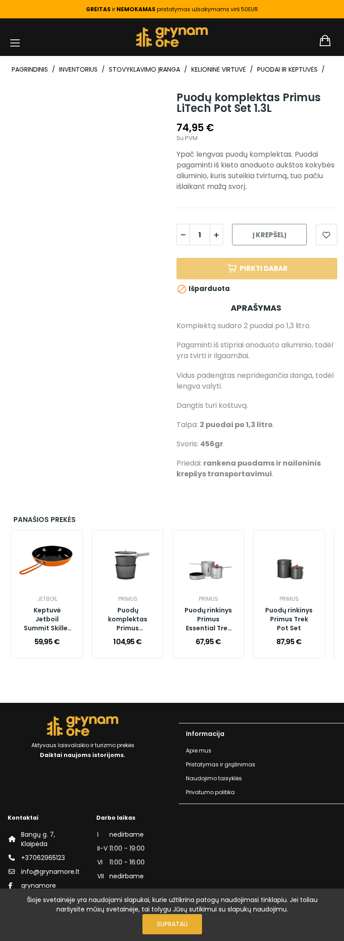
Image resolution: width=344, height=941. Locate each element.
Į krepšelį (269, 235)
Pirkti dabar (264, 268)
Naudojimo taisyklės (214, 778)
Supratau (172, 924)
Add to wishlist (326, 234)
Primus (128, 599)
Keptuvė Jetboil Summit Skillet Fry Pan (47, 619)
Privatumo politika (210, 792)
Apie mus (198, 750)
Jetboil (47, 599)
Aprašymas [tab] (256, 307)
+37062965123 (43, 857)
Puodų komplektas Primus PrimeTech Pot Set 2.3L (128, 619)
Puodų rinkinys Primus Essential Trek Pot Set (208, 619)
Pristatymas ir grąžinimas (220, 764)
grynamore (38, 885)
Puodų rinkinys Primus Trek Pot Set (289, 619)
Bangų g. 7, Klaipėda (38, 839)
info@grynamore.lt (50, 871)
